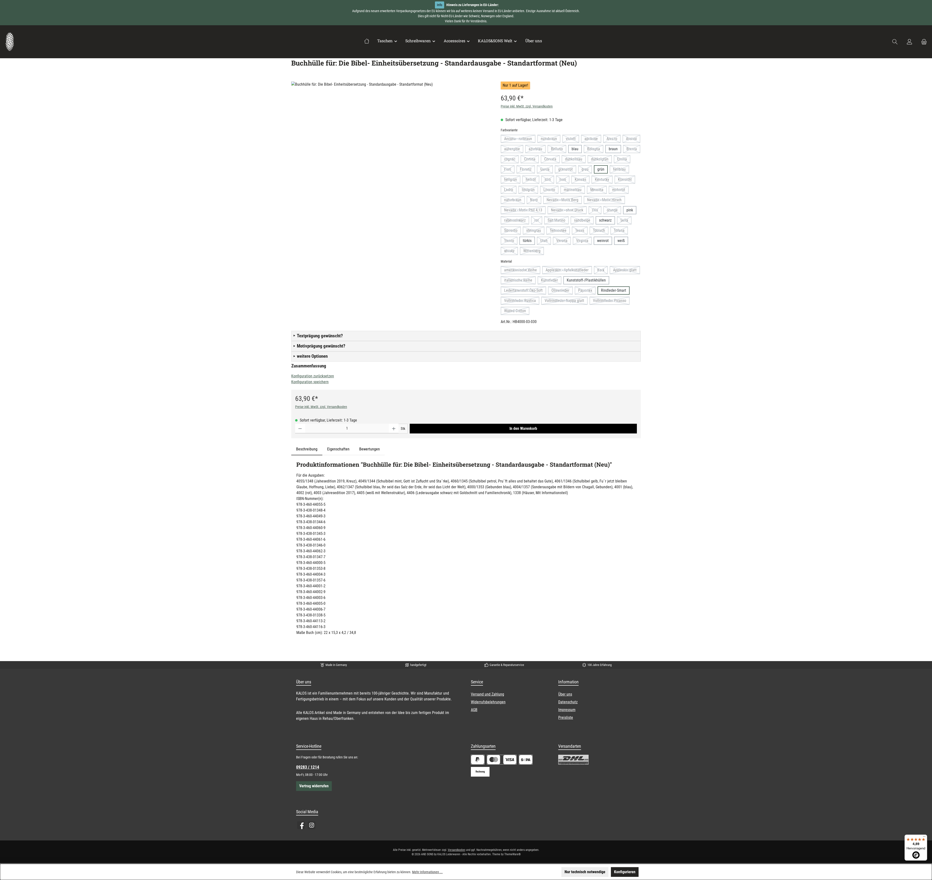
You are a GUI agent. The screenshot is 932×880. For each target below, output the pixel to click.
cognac (511, 160)
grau (587, 170)
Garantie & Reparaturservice (507, 665)
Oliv (596, 211)
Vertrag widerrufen (314, 786)
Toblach (600, 231)
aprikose (592, 139)
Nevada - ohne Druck (569, 211)
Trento (510, 241)
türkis (527, 240)
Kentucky (604, 180)
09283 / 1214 (307, 767)
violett (572, 139)
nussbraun (550, 139)
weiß (621, 240)
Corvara (552, 160)
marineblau (574, 190)
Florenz (527, 170)
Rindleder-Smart (613, 290)
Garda (546, 170)
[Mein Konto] (909, 41)
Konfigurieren (624, 872)
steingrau (535, 231)
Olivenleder (562, 291)
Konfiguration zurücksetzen (312, 376)
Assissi (633, 139)
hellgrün (512, 180)
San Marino (558, 221)
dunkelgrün (601, 160)
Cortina (531, 160)
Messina (598, 190)
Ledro (510, 190)
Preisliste (565, 717)
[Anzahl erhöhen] (394, 428)
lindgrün (530, 190)
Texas (581, 231)
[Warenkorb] (922, 41)
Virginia (584, 241)
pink (629, 210)
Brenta (633, 150)
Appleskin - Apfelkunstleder (569, 271)
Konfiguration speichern (310, 382)
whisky (511, 252)
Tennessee (560, 231)
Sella (626, 221)
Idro (549, 180)
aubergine (513, 150)
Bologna (595, 150)
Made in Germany (336, 665)
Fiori (509, 170)
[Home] (366, 41)
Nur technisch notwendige (585, 872)
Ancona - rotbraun (519, 139)
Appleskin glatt (626, 271)
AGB (474, 709)
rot (538, 221)
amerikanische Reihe (522, 271)
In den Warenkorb (523, 428)
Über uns (565, 694)
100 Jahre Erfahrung (599, 665)
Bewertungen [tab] (369, 449)
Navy (535, 201)
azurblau (537, 150)
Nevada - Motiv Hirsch (606, 201)
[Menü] (924, 837)
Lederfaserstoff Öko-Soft (525, 291)
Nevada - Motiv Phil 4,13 (525, 211)
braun (613, 149)
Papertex (587, 291)
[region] (391, 134)
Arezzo (614, 139)
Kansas (582, 180)
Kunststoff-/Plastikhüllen (586, 280)
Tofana (621, 231)
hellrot (532, 180)
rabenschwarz (516, 221)
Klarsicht (626, 180)
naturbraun (514, 201)
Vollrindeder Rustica (521, 301)
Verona (563, 241)
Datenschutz (568, 702)
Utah (545, 241)
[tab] (306, 449)
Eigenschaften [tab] (338, 449)
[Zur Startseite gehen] (10, 41)
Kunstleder (551, 281)
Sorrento (512, 231)
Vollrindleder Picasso (611, 301)
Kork (602, 271)
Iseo (564, 180)
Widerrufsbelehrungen (488, 702)
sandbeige (584, 221)
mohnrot (620, 190)
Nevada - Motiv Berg (564, 201)
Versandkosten (456, 850)
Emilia (623, 160)
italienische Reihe (520, 281)
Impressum (566, 709)
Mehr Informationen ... (427, 872)
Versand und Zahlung (487, 694)
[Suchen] (895, 41)
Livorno (550, 190)
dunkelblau (575, 160)
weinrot (603, 240)
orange (614, 211)
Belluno (558, 150)
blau (575, 149)
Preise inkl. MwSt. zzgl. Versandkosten (527, 106)
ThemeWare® (512, 854)
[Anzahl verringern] (300, 428)
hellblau (621, 170)
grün (600, 169)
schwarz (605, 220)
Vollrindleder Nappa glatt (566, 301)
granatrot (567, 170)
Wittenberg (533, 252)
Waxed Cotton (516, 311)
